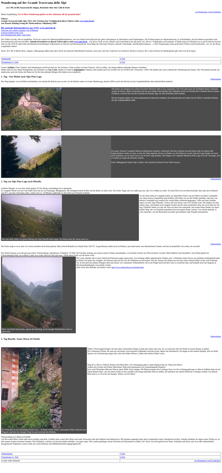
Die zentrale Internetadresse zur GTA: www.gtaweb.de (28, 28)
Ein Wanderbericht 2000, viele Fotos (16, 35)
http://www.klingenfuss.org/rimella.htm (127, 267)
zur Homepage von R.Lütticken (208, 12)
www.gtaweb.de (87, 21)
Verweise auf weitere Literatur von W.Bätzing (19, 30)
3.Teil (122, 59)
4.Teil (122, 62)
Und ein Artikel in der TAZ (12, 33)
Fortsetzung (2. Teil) (10, 62)
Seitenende (6, 59)
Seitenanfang (215, 79)
